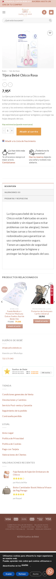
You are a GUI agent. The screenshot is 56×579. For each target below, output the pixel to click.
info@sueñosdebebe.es (12, 348)
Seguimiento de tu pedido (14, 410)
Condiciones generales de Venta (17, 394)
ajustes (25, 565)
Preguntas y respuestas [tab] (16, 198)
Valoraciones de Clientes (14, 454)
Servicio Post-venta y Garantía (17, 405)
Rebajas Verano (43, 529)
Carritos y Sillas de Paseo (20, 525)
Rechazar (22, 574)
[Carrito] (51, 12)
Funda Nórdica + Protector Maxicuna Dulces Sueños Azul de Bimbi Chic (14, 315)
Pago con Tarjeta (10, 449)
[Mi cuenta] (44, 12)
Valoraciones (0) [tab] (12, 192)
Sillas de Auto (41, 525)
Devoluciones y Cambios (14, 399)
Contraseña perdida (12, 416)
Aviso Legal (7, 432)
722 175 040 (7, 358)
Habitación (13, 527)
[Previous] (2, 308)
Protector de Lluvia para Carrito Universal (41, 312)
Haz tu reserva (36, 157)
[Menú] (4, 12)
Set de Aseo (14, 71)
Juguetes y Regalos (15, 529)
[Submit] (50, 20)
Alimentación (28, 527)
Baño (4, 71)
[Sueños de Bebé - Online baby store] (25, 12)
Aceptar (9, 574)
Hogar (30, 529)
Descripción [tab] (10, 186)
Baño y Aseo (42, 527)
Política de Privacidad (13, 438)
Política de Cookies (11, 443)
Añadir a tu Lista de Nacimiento (20, 141)
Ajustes (36, 574)
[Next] (54, 308)
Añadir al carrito (29, 131)
